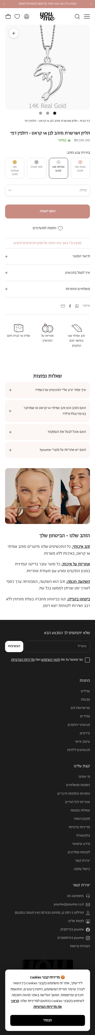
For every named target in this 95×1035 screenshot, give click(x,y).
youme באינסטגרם (71, 938)
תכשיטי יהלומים (79, 725)
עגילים (85, 691)
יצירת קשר (82, 861)
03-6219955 (75, 896)
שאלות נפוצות (80, 810)
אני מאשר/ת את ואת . (46, 660)
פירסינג (85, 733)
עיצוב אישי (82, 742)
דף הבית (85, 121)
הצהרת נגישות (80, 946)
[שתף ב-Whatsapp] (77, 306)
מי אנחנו (84, 777)
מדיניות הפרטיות (22, 660)
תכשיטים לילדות (78, 750)
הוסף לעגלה (47, 211)
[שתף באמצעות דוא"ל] (63, 306)
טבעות (85, 700)
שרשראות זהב (80, 708)
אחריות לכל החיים (77, 802)
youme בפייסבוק (72, 929)
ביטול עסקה (82, 869)
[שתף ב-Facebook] (70, 306)
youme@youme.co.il (69, 904)
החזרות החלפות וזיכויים (73, 794)
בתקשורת (83, 836)
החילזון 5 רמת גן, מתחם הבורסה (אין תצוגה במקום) (49, 913)
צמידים (85, 716)
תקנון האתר (81, 819)
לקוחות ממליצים (79, 852)
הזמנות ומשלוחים (78, 785)
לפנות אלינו (76, 921)
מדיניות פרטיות (79, 827)
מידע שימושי (81, 844)
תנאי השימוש (50, 660)
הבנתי (47, 1020)
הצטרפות (14, 646)
